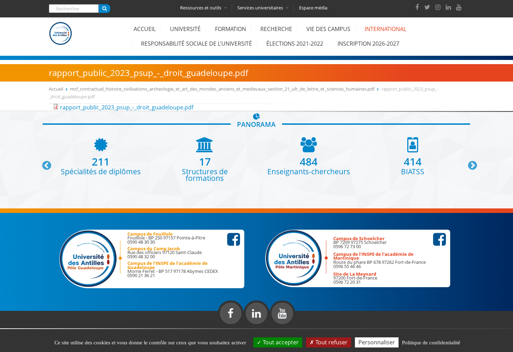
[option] (101, 156)
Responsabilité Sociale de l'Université (196, 43)
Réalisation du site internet (23, 326)
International (385, 29)
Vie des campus (328, 29)
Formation (230, 29)
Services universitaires (260, 8)
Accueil (145, 29)
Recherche (276, 29)
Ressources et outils (201, 8)
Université (185, 29)
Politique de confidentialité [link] (431, 342)
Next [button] (469, 162)
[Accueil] (61, 39)
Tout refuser (331, 342)
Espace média (313, 8)
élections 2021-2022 (294, 43)
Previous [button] (43, 162)
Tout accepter (280, 342)
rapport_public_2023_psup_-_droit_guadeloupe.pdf (126, 107)
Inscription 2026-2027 (368, 43)
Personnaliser (376, 342)
